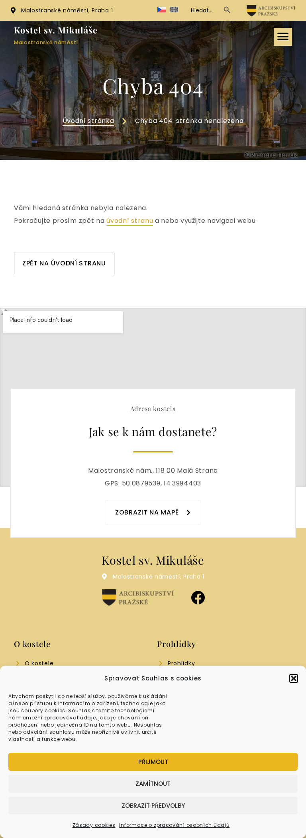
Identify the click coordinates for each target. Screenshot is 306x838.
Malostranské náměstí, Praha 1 (67, 10)
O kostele (39, 663)
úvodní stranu (129, 220)
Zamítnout (153, 784)
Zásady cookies (94, 825)
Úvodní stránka (88, 120)
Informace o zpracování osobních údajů (174, 825)
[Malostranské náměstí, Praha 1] (13, 10)
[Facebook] (198, 597)
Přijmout (153, 762)
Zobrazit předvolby (153, 805)
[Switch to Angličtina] (174, 10)
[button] (294, 678)
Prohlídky (181, 663)
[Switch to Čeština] (161, 10)
